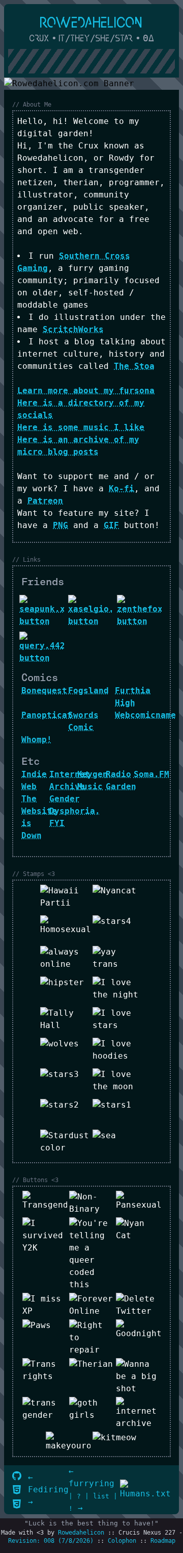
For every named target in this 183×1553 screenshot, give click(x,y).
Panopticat (46, 715)
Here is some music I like (80, 427)
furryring (91, 1483)
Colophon (122, 1540)
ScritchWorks (73, 329)
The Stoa (134, 366)
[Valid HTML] (16, 1490)
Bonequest (44, 690)
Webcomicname (145, 715)
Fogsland (88, 690)
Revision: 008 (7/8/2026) (51, 1540)
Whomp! (36, 739)
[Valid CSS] (16, 1504)
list (101, 1496)
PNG (60, 525)
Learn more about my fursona (86, 390)
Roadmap (162, 1540)
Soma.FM (151, 774)
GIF (111, 525)
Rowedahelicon (81, 1532)
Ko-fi (121, 488)
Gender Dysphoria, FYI (74, 811)
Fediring (48, 1489)
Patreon (45, 501)
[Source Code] (16, 1476)
